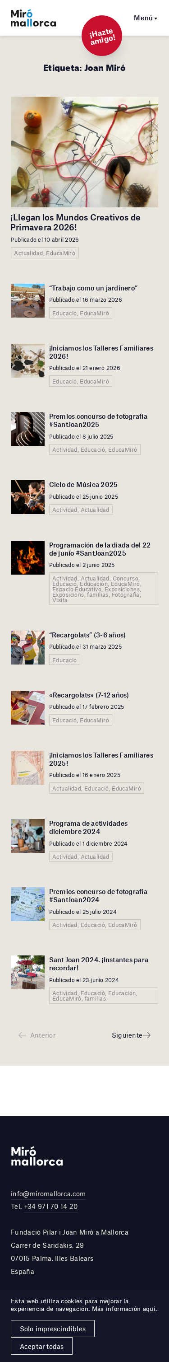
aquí (149, 1308)
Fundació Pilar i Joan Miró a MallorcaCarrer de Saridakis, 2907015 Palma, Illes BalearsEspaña (69, 1251)
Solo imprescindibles (53, 1329)
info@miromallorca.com (48, 1193)
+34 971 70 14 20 (51, 1206)
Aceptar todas (42, 1346)
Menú (143, 18)
